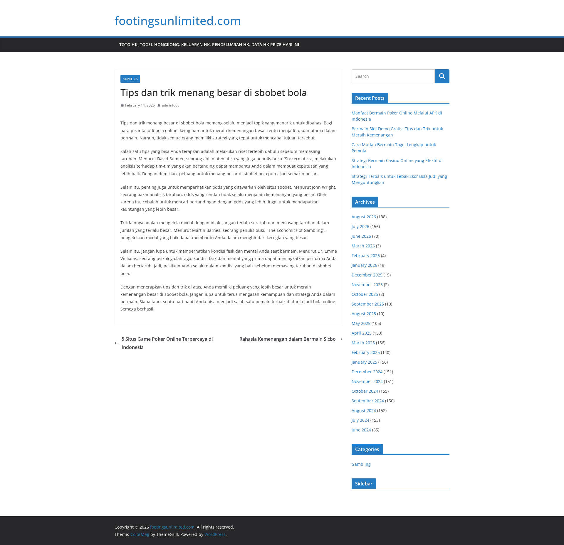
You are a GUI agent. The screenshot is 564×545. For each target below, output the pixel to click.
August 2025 (364, 313)
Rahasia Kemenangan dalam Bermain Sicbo (287, 339)
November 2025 (367, 284)
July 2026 (360, 226)
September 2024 (368, 401)
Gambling (130, 79)
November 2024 (367, 381)
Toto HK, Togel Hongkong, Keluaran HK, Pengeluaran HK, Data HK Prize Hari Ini (209, 44)
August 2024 (364, 410)
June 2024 (361, 430)
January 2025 (364, 362)
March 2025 (363, 342)
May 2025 (361, 323)
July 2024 (360, 420)
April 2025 (362, 333)
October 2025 (365, 294)
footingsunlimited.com (178, 20)
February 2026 (366, 255)
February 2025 (366, 352)
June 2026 (361, 236)
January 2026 (364, 265)
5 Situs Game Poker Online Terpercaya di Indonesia (167, 343)
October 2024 (365, 391)
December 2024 (367, 371)
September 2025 (368, 304)
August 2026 (364, 217)
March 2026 (363, 246)
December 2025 (367, 275)
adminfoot (170, 105)
